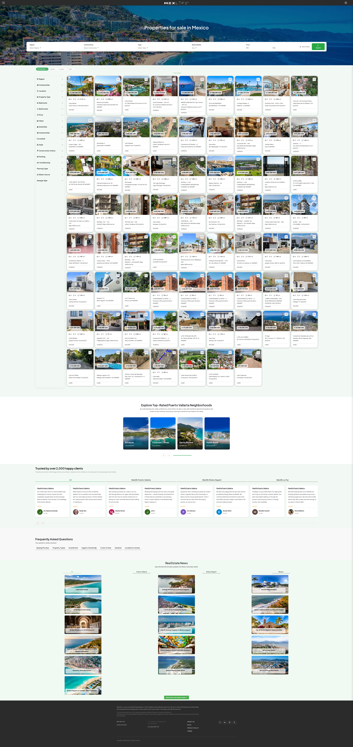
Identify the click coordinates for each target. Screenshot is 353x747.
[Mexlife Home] (176, 2)
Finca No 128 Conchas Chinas (302, 101)
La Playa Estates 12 (243, 103)
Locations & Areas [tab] (132, 548)
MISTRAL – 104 (129, 260)
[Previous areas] (163, 455)
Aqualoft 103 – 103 (103, 338)
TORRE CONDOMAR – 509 (273, 298)
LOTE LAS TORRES (242, 337)
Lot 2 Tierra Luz (130, 298)
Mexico (281, 572)
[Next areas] (169, 455)
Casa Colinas (73, 299)
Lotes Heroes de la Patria (189, 375)
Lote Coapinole (241, 375)
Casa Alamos (241, 261)
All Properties (42, 69)
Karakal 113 (100, 298)
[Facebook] (220, 722)
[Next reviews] (43, 523)
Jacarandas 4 (101, 143)
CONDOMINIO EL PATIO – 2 (162, 298)
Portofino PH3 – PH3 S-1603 (274, 103)
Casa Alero (212, 144)
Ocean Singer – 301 (75, 144)
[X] (234, 722)
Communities (88, 45)
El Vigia (267, 336)
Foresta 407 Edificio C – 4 (161, 338)
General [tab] (118, 548)
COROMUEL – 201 (186, 221)
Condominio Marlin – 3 (76, 261)
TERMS (189, 731)
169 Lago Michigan (159, 183)
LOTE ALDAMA (213, 374)
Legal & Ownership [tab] (89, 548)
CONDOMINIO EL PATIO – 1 (190, 298)
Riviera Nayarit (211, 572)
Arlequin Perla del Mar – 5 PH (218, 261)
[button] (3, 3)
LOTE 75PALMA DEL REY (188, 336)
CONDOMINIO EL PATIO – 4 (246, 298)
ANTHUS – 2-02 (186, 182)
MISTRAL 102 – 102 (103, 222)
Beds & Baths (196, 45)
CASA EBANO (73, 338)
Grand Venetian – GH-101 (161, 102)
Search (318, 48)
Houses (62, 69)
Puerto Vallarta (141, 572)
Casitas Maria (269, 144)
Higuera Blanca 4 (158, 142)
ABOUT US (190, 721)
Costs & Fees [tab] (105, 548)
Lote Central (128, 101)
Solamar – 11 (297, 143)
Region (32, 45)
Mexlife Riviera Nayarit (211, 480)
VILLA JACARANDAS (215, 103)
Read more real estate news (176, 697)
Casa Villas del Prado (299, 299)
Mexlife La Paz (283, 480)
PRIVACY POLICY (193, 728)
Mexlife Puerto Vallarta (141, 480)
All (70, 480)
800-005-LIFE (121, 721)
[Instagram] (229, 722)
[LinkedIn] (225, 722)
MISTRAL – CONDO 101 (244, 221)
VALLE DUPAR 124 (130, 338)
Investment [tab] (73, 548)
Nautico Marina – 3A (215, 183)
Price (248, 45)
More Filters (306, 47)
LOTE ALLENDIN (158, 259)
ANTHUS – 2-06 (242, 182)
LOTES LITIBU (297, 181)
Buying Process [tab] (43, 548)
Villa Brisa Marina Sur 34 (104, 183)
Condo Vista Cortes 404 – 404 (274, 222)
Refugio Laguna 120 (103, 375)
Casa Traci (212, 338)
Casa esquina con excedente (302, 261)
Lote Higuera (129, 143)
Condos (53, 69)
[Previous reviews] (37, 523)
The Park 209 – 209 (131, 222)
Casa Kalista (72, 103)
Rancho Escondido (102, 102)
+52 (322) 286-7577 (153, 727)
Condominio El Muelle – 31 (189, 144)
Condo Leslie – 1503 (103, 261)
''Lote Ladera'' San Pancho (77, 182)
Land (71, 69)
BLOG (189, 725)
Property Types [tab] (59, 548)
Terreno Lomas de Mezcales (133, 374)
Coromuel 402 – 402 (243, 143)
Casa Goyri (268, 261)
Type (139, 45)
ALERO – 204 (297, 222)
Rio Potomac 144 (214, 222)
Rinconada (128, 182)
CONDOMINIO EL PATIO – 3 (218, 298)
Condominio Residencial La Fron (303, 336)
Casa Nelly (156, 376)
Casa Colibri (156, 222)
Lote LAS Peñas (73, 375)
